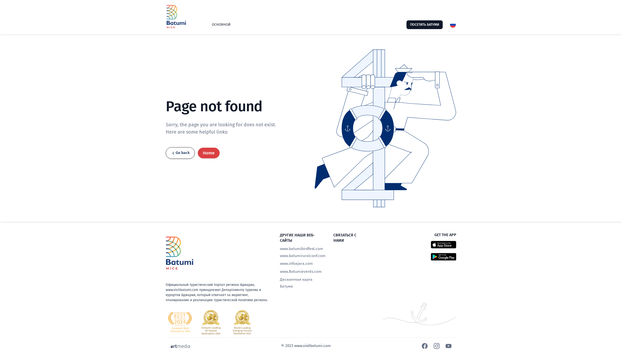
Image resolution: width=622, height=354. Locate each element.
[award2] (180, 322)
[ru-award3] (242, 322)
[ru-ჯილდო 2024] (211, 322)
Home (209, 153)
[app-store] (443, 244)
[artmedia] (180, 345)
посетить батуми (424, 25)
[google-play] (443, 256)
